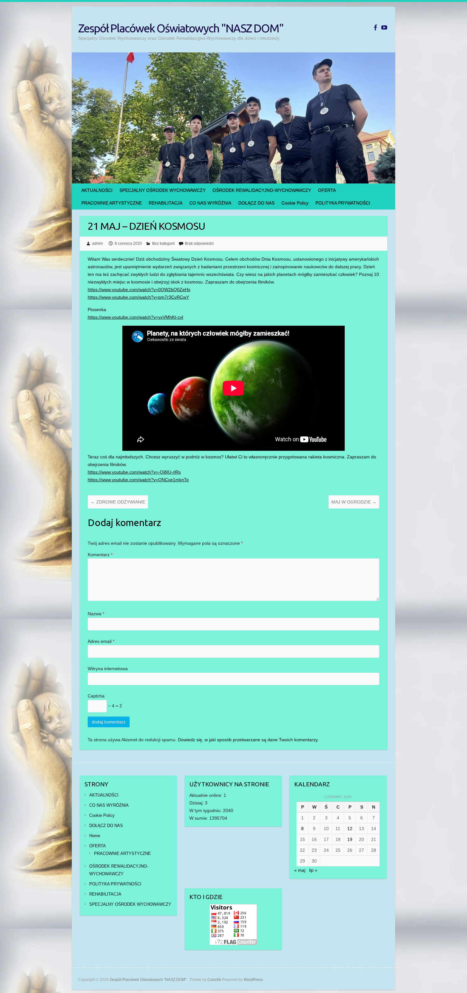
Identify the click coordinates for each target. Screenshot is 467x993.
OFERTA (327, 190)
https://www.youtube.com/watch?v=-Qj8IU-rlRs (134, 472)
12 (349, 828)
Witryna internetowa (108, 668)
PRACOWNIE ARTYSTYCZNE (111, 202)
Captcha (96, 695)
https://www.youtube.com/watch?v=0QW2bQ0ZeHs (139, 289)
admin (97, 243)
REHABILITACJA (165, 202)
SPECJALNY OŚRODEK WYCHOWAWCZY (162, 190)
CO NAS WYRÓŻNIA (210, 202)
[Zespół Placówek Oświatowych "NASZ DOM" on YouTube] (384, 27)
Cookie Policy (294, 202)
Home (94, 835)
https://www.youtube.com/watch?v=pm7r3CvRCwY (138, 297)
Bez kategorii (163, 243)
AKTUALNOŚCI (96, 190)
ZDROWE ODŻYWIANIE (118, 501)
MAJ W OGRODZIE (353, 501)
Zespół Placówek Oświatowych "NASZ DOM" (180, 28)
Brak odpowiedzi (199, 243)
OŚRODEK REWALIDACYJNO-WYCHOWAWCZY (262, 190)
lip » (313, 870)
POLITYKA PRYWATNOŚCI (342, 202)
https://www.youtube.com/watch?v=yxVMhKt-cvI (135, 317)
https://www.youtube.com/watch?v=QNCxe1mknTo (138, 479)
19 (349, 839)
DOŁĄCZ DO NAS (256, 202)
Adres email (101, 641)
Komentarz (100, 554)
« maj (299, 870)
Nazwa (96, 613)
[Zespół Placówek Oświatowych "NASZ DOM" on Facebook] (375, 27)
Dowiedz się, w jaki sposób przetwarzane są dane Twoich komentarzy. (248, 739)
